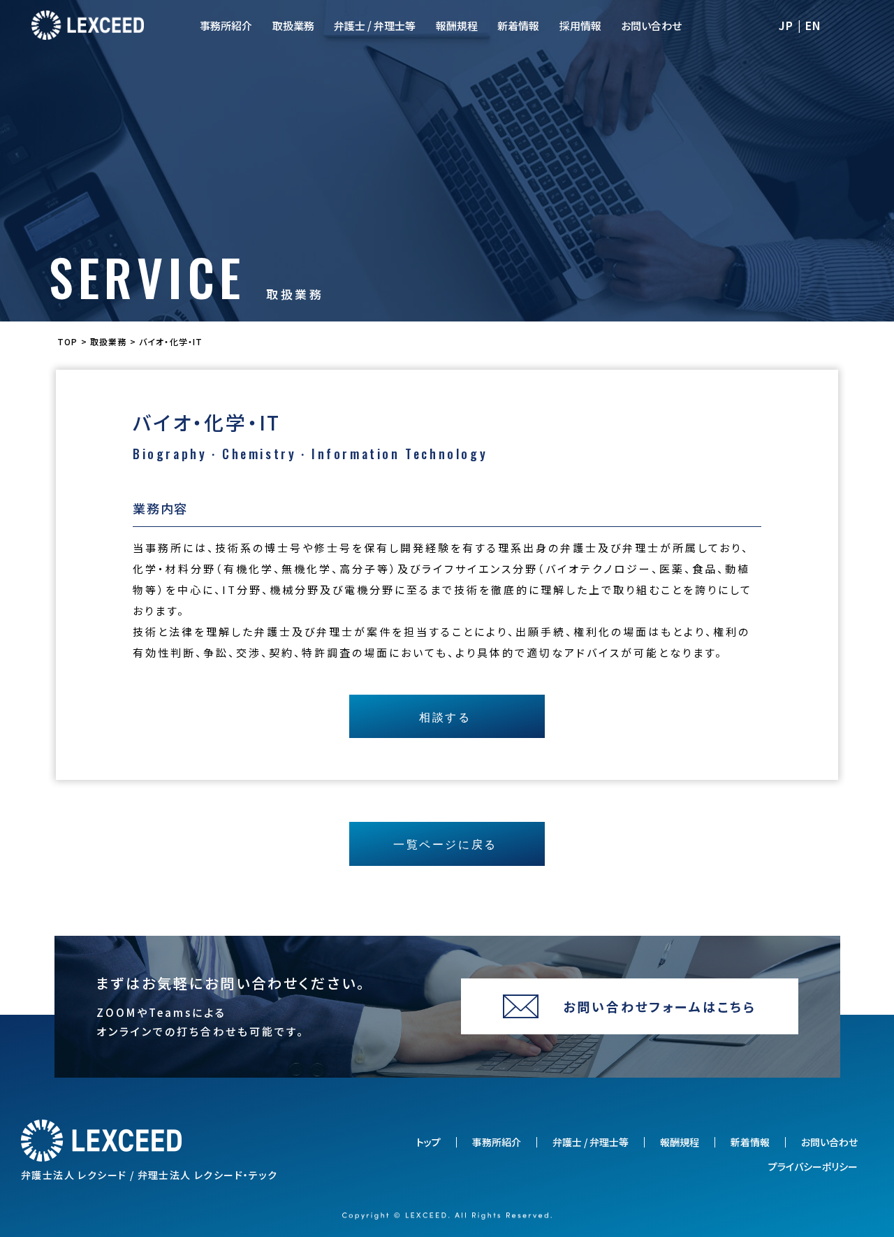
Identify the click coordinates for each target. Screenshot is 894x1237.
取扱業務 (293, 25)
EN (813, 25)
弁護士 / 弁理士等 (375, 25)
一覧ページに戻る (445, 843)
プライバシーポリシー (813, 1167)
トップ (428, 1142)
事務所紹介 (226, 25)
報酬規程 (457, 25)
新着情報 (518, 25)
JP (786, 25)
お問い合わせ (651, 25)
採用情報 (580, 25)
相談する (445, 716)
